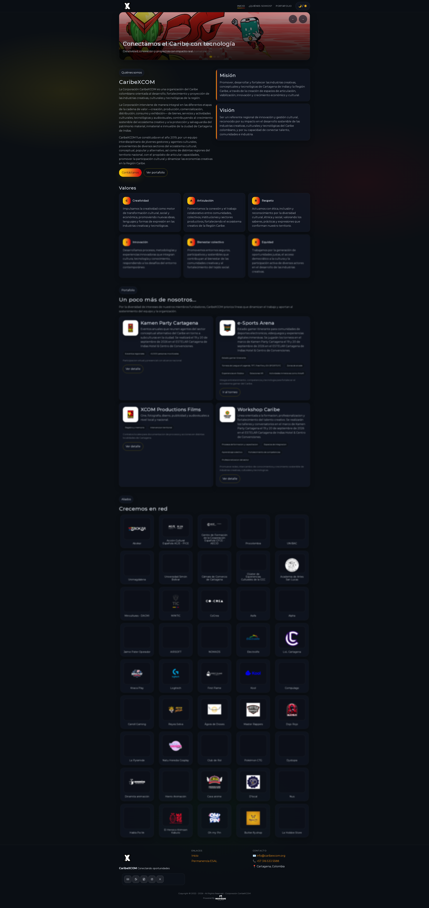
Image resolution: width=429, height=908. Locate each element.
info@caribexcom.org (271, 855)
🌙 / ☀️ (302, 6)
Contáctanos (130, 172)
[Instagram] (152, 879)
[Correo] (128, 879)
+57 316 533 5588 (268, 861)
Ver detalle (133, 369)
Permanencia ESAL (204, 861)
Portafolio (284, 6)
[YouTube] (160, 879)
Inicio (241, 6)
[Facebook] (144, 879)
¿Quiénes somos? (260, 6)
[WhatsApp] (136, 879)
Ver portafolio (155, 172)
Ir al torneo (230, 392)
